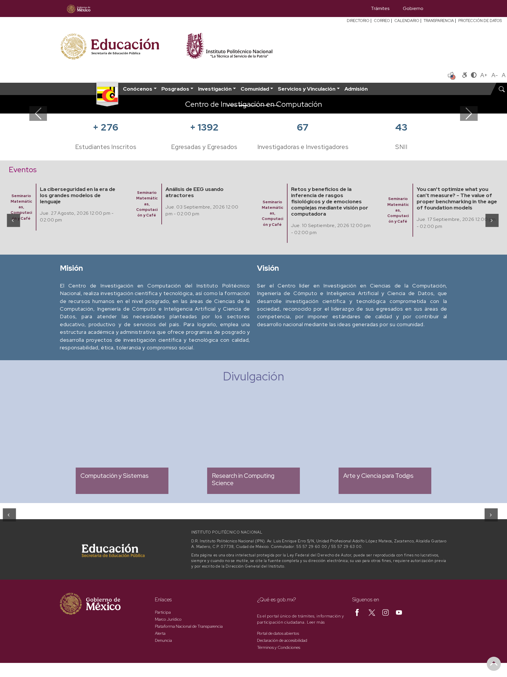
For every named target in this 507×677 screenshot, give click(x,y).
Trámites (380, 8)
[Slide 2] (243, 105)
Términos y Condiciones (278, 647)
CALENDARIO (406, 20)
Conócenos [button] (137, 88)
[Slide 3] (253, 105)
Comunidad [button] (255, 88)
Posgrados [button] (175, 88)
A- (494, 75)
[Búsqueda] (439, 8)
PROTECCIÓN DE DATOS (480, 20)
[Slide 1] (232, 105)
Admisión (356, 88)
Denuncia (163, 640)
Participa (163, 612)
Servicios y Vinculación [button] (306, 88)
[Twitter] (372, 612)
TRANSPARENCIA (439, 20)
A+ (484, 75)
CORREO (382, 20)
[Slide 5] (274, 105)
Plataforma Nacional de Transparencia (189, 626)
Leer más (316, 622)
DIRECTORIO (358, 20)
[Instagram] (385, 612)
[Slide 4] (264, 105)
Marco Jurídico (168, 619)
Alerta (160, 633)
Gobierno (413, 8)
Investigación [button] (214, 88)
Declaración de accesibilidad (282, 640)
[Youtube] (399, 612)
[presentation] (13, 220)
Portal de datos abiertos (278, 633)
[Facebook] (357, 612)
